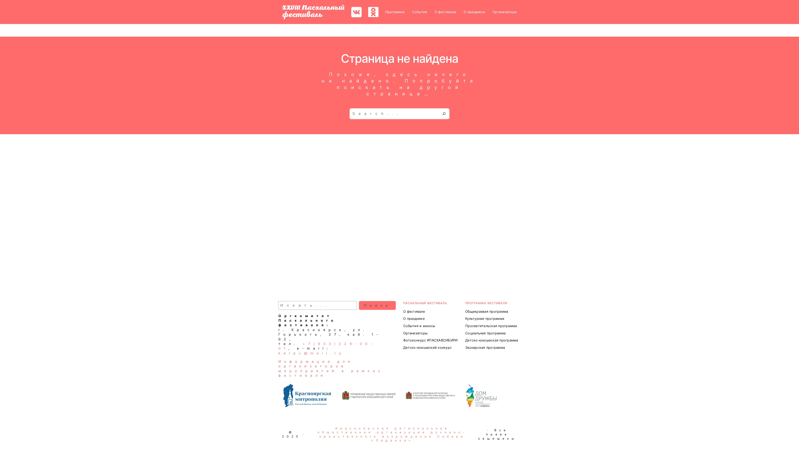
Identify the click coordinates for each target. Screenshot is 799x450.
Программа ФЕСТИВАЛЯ (486, 303)
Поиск (377, 305)
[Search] (444, 113)
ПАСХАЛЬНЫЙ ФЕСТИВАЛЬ (425, 303)
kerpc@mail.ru (311, 353)
